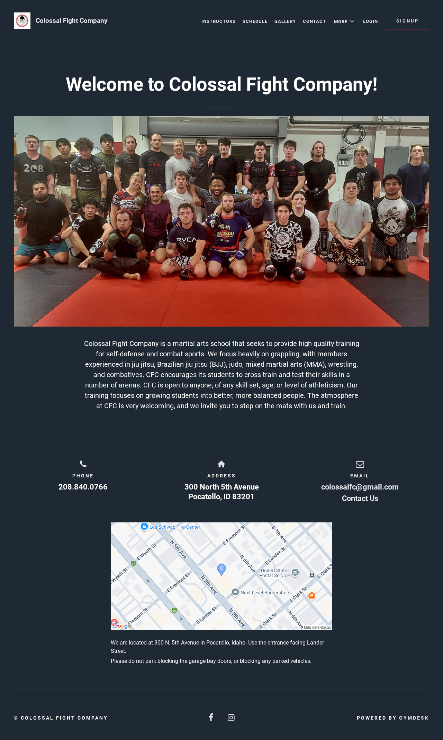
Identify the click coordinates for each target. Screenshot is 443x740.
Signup (407, 21)
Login (370, 21)
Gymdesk (414, 718)
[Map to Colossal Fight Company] (221, 576)
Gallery (285, 21)
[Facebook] (211, 718)
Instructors (218, 21)
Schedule (255, 21)
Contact (314, 21)
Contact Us (360, 498)
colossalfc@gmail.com (360, 487)
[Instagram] (231, 718)
